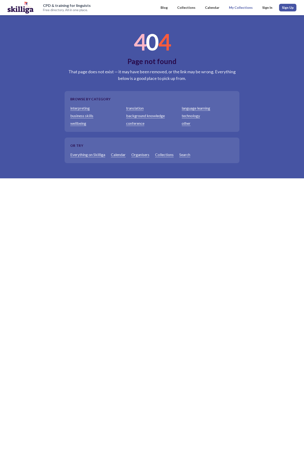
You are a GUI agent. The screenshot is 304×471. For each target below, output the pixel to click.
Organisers (140, 154)
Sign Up (288, 7)
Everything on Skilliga (87, 154)
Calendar (212, 7)
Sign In (267, 7)
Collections (186, 7)
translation (135, 108)
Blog (164, 7)
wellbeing (78, 123)
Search (184, 154)
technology (191, 115)
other (186, 123)
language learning (196, 108)
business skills (81, 115)
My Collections (241, 7)
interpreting (80, 108)
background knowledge (145, 115)
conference (135, 123)
